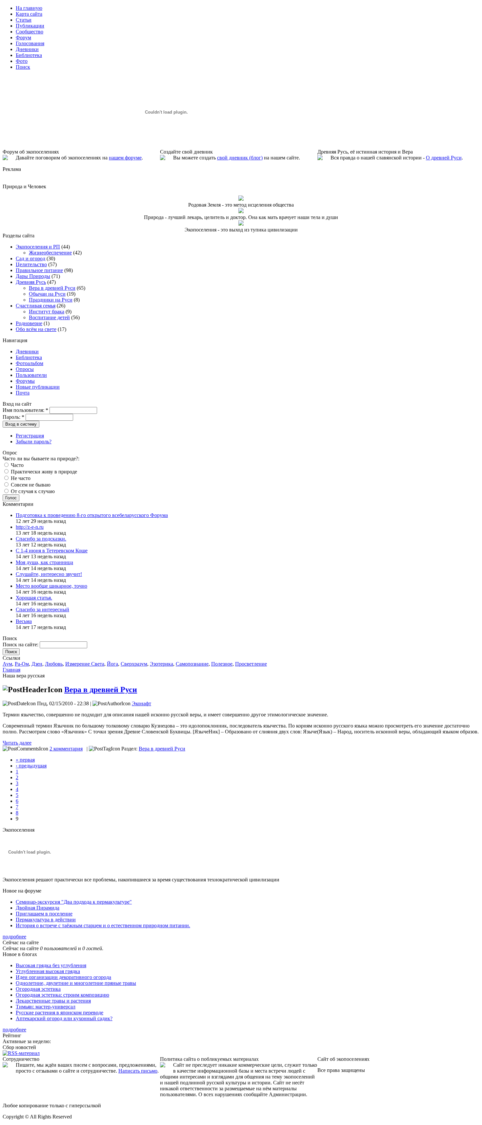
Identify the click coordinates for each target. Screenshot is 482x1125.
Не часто (20, 478)
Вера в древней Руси (52, 288)
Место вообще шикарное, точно (51, 586)
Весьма (24, 621)
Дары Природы (33, 276)
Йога (112, 664)
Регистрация (30, 435)
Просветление (251, 664)
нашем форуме (125, 157)
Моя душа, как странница (44, 562)
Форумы (25, 381)
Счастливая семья (35, 305)
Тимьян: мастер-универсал (45, 1006)
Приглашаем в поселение (44, 913)
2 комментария (66, 748)
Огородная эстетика (38, 989)
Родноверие (29, 323)
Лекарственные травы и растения (53, 1001)
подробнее (14, 936)
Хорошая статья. (34, 597)
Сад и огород (30, 258)
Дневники (27, 351)
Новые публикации (38, 387)
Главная (11, 670)
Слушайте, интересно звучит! (49, 574)
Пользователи (31, 375)
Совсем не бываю (30, 485)
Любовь (54, 664)
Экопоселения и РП (38, 246)
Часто (17, 465)
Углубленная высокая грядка (48, 971)
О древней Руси (444, 157)
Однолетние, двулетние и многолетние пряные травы (76, 983)
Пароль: (13, 417)
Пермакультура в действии (46, 919)
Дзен (36, 664)
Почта (23, 393)
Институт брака (46, 311)
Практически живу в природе (43, 471)
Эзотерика (161, 664)
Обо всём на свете (36, 329)
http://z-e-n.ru (30, 527)
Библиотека (29, 357)
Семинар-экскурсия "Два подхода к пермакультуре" (74, 902)
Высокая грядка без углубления (51, 965)
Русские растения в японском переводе (59, 1012)
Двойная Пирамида (37, 908)
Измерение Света (84, 664)
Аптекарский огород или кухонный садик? (64, 1018)
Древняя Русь (31, 282)
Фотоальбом (29, 363)
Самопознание (192, 664)
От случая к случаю (32, 491)
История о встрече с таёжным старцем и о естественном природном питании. (103, 925)
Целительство (31, 264)
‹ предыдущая (31, 765)
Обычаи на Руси (47, 294)
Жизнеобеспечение (50, 252)
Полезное (221, 664)
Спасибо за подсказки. (41, 539)
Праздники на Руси (50, 300)
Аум (7, 664)
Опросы (25, 369)
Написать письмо (137, 1071)
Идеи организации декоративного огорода (63, 977)
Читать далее (17, 743)
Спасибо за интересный (42, 609)
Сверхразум (134, 664)
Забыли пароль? (33, 441)
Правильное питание (39, 270)
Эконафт (141, 703)
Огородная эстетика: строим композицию (62, 995)
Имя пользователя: (25, 410)
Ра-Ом (22, 664)
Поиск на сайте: (21, 644)
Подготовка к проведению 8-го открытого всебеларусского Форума (92, 515)
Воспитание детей (49, 317)
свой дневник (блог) (240, 157)
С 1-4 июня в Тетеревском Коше (52, 550)
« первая (25, 760)
